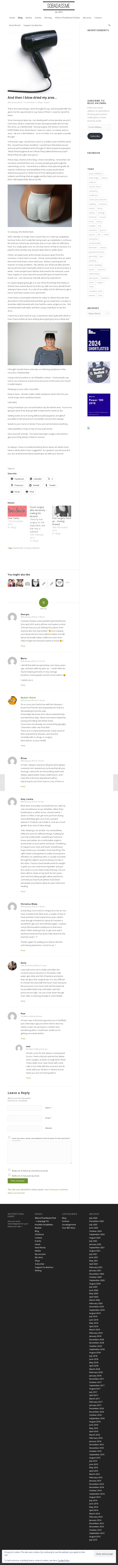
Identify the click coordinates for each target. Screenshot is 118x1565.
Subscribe (95, 136)
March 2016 (94, 1434)
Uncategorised (69, 1224)
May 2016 (93, 1428)
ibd (99, 226)
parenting (93, 256)
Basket (38, 1227)
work (100, 295)
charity (104, 178)
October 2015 (95, 1451)
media (106, 234)
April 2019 (93, 1326)
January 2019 (95, 1336)
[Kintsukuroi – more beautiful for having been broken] (115, 782)
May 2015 (93, 1467)
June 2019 (93, 1319)
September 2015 (96, 1454)
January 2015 (95, 1480)
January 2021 (95, 1270)
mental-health (94, 243)
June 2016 (93, 1424)
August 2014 (94, 1497)
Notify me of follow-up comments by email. (30, 1171)
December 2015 (96, 1444)
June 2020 (93, 1290)
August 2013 (94, 1536)
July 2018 (93, 1356)
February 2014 (95, 1516)
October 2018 (95, 1346)
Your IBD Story (68, 1227)
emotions (103, 204)
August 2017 (94, 1388)
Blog (40, 102)
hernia (99, 221)
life (99, 234)
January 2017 (95, 1405)
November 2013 (96, 1526)
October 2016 (95, 1415)
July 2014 (93, 1500)
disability (92, 204)
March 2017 (94, 1398)
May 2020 (93, 1293)
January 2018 (95, 1375)
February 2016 (95, 1438)
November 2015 (96, 1448)
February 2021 (95, 1267)
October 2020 (95, 1277)
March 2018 (94, 1369)
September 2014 (96, 1493)
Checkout (39, 1234)
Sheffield (105, 278)
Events (38, 1241)
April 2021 (93, 1264)
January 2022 (95, 1244)
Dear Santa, (14, 518)
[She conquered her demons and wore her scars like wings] (67, 583)
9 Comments (29, 102)
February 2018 (95, 1372)
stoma (91, 282)
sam (47, 102)
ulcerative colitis (95, 291)
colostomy (93, 191)
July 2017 (93, 1392)
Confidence (93, 195)
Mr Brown (93, 247)
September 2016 (96, 1418)
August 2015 (94, 1457)
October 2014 (95, 1490)
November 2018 (96, 1342)
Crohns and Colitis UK (97, 199)
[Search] (108, 25)
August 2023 (94, 1237)
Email (48, 1117)
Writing (38, 1270)
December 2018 (96, 1339)
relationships (94, 273)
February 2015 (95, 1477)
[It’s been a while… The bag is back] (2, 782)
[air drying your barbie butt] (40, 61)
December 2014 (96, 1484)
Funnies (65, 1221)
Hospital (92, 226)
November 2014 (96, 1487)
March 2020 (94, 1300)
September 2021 (96, 1247)
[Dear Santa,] (17, 511)
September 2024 (96, 1234)
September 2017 (96, 1385)
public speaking (95, 265)
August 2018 (94, 1352)
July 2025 (93, 1224)
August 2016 (94, 1421)
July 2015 (93, 1461)
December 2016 (96, 1408)
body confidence (96, 173)
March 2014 (94, 1513)
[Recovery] (19, 583)
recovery (27, 548)
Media (38, 1250)
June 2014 (93, 1503)
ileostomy (93, 230)
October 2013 (95, 1530)
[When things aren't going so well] (43, 583)
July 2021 (93, 1254)
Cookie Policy (63, 1560)
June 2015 (93, 1464)
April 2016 (93, 1431)
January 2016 (95, 1441)
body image (93, 178)
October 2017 (95, 1382)
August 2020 (94, 1283)
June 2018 (93, 1359)
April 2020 (93, 1296)
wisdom (35, 548)
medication (93, 239)
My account (40, 1254)
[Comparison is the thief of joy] (59, 583)
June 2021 (93, 1257)
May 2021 (93, 1260)
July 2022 (93, 1241)
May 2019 (93, 1323)
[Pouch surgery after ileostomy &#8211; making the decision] (41, 524)
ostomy (103, 247)
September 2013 (96, 1533)
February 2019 (95, 1333)
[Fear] (27, 583)
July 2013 (93, 1539)
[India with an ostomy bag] (11, 583)
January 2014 (95, 1520)
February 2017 (95, 1401)
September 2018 (96, 1349)
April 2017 (93, 1395)
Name (48, 1107)
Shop (37, 1260)
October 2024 (95, 1231)
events (91, 208)
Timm (91, 287)
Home (37, 1244)
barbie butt (18, 548)
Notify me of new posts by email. (25, 1176)
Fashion (92, 213)
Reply (23, 646)
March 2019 (94, 1329)
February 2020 (95, 1303)
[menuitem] (12, 17)
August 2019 (94, 1313)
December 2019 (96, 1306)
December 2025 (96, 1221)
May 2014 (93, 1507)
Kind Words (40, 1247)
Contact (38, 1237)
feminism (93, 217)
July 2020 (93, 1286)
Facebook (93, 152)
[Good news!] (35, 583)
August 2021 (94, 1250)
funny (91, 221)
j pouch (92, 234)
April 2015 (93, 1470)
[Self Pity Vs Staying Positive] (51, 583)
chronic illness (95, 186)
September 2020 (96, 1280)
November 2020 (96, 1273)
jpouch (103, 230)
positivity (92, 260)
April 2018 (93, 1365)
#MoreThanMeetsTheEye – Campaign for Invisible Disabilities (47, 1221)
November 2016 (96, 1411)
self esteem (93, 278)
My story (39, 1257)
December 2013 (96, 1523)
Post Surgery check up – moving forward (61, 521)
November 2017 (96, 1378)
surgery (100, 282)
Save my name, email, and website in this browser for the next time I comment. (41, 1139)
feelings (101, 213)
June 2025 (93, 1227)
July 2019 (93, 1316)
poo (101, 256)
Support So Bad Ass (44, 1267)
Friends (103, 217)
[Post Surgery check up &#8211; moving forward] (61, 511)
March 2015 (94, 1474)
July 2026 (93, 1218)
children (92, 182)
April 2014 (93, 1510)
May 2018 (93, 1362)
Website (48, 1128)
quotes (91, 269)
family (99, 208)
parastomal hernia (96, 252)
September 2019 (96, 1310)
